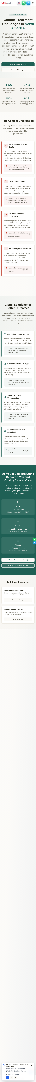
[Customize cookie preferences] (15, 1077)
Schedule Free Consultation (17, 560)
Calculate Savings (18, 600)
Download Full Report (18, 70)
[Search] (28, 3)
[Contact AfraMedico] (24, 3)
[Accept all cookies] (7, 1077)
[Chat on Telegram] (34, 542)
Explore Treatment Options (16, 565)
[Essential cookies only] (11, 1077)
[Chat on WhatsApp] (34, 539)
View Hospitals (18, 619)
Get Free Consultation (17, 64)
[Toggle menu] (33, 3)
